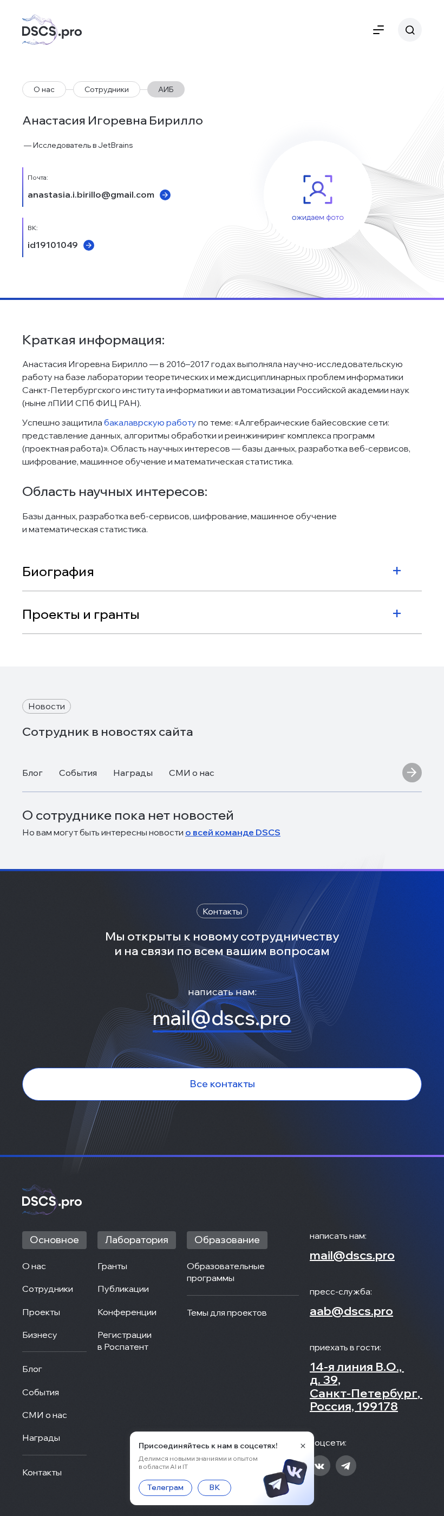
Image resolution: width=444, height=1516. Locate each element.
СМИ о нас (191, 772)
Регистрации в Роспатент (125, 1340)
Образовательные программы (226, 1271)
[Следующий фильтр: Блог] (412, 773)
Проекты (41, 1311)
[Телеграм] (346, 1466)
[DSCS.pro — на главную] (52, 30)
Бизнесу (39, 1334)
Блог (32, 772)
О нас (44, 89)
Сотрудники (106, 89)
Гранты (112, 1265)
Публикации (123, 1288)
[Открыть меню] (378, 30)
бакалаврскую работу (150, 422)
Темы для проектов (227, 1312)
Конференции (126, 1311)
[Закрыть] (303, 1445)
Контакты (42, 1472)
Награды (133, 772)
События (78, 772)
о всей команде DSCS (232, 832)
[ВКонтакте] (320, 1466)
